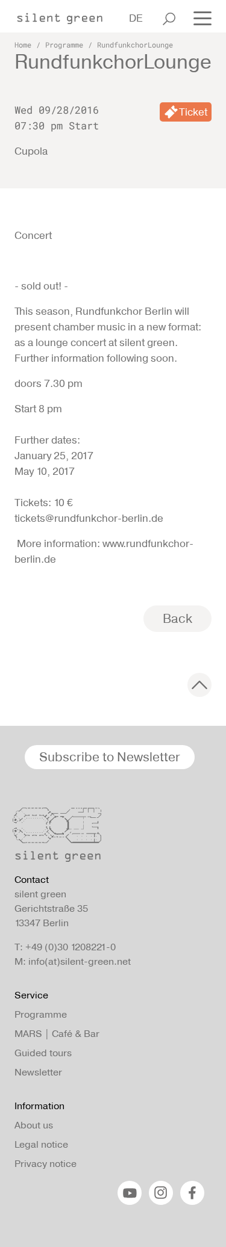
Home (22, 44)
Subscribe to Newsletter (109, 756)
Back (177, 618)
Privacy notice (45, 1163)
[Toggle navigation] (199, 17)
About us (33, 1125)
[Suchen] (169, 19)
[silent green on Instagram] (161, 1193)
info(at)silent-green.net (79, 961)
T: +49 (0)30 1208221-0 (65, 947)
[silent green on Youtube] (130, 1193)
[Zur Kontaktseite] (109, 838)
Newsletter (38, 1072)
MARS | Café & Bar (56, 1033)
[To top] (199, 685)
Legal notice (41, 1144)
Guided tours (43, 1053)
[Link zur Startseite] (65, 15)
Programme (64, 44)
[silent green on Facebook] (192, 1193)
